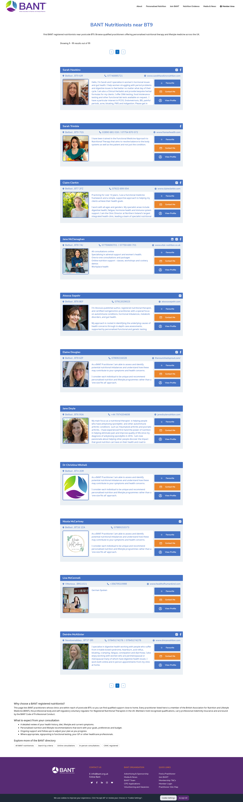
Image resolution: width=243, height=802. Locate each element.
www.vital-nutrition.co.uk (167, 245)
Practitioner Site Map (168, 787)
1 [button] (117, 52)
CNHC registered (111, 745)
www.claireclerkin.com (169, 188)
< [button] (111, 52)
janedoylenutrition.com (168, 414)
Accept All (183, 798)
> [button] (123, 52)
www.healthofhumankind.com (165, 583)
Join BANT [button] (174, 6)
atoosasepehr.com (171, 301)
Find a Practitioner (167, 773)
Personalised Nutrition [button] (156, 6)
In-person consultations (89, 745)
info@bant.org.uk (99, 773)
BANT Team (129, 780)
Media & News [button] (209, 6)
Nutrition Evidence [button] (191, 6)
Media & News (130, 777)
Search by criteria (45, 745)
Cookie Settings (168, 798)
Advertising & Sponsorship (136, 773)
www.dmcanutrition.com (168, 640)
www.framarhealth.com (168, 132)
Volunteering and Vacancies (136, 787)
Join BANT (163, 777)
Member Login (165, 783)
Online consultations (66, 745)
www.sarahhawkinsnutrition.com (163, 75)
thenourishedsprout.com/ (167, 358)
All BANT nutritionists (25, 745)
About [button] (139, 6)
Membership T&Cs (167, 780)
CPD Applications (132, 783)
